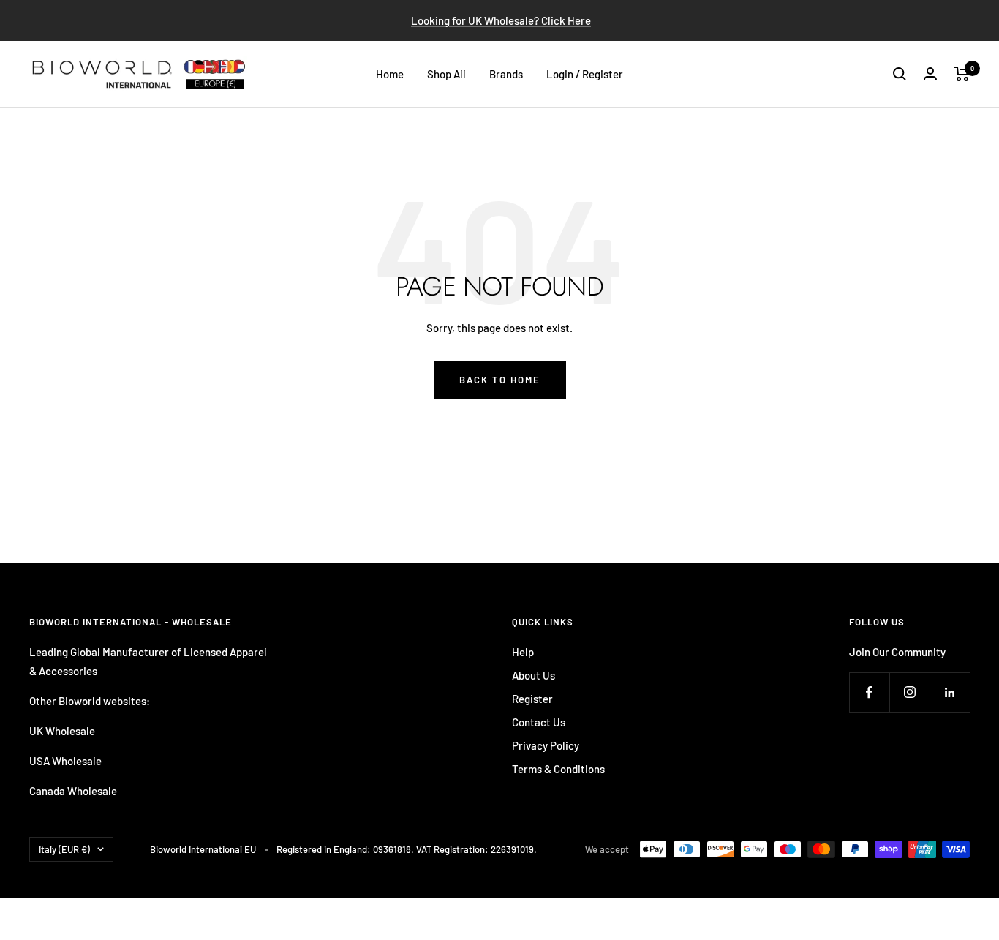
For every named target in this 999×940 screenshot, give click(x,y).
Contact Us (538, 722)
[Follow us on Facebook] (869, 692)
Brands (506, 73)
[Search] (899, 73)
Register (532, 698)
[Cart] (962, 74)
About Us (533, 675)
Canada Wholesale (73, 790)
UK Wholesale (62, 730)
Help (523, 651)
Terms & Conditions (558, 768)
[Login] (930, 73)
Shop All (446, 73)
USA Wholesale (65, 760)
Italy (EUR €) (64, 849)
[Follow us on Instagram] (909, 692)
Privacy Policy (545, 745)
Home (390, 73)
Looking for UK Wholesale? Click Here (501, 20)
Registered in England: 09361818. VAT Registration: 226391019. (406, 849)
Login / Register (584, 73)
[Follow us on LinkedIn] (950, 692)
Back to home (499, 380)
